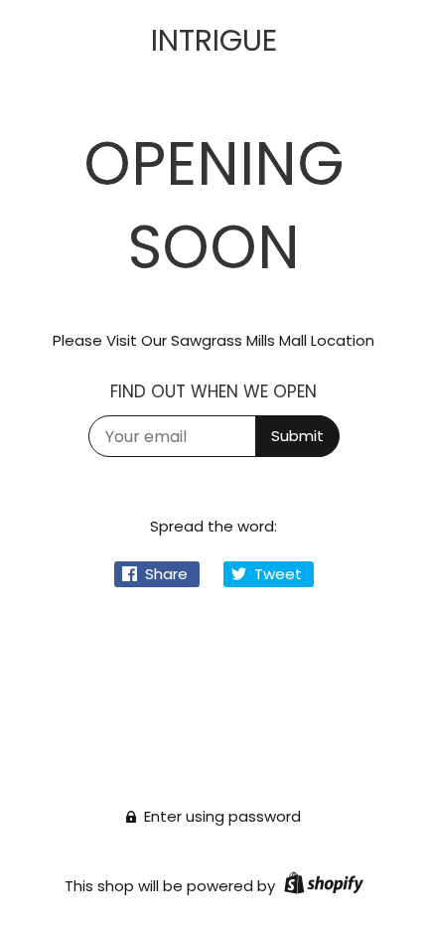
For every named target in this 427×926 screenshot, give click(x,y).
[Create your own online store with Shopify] (321, 885)
